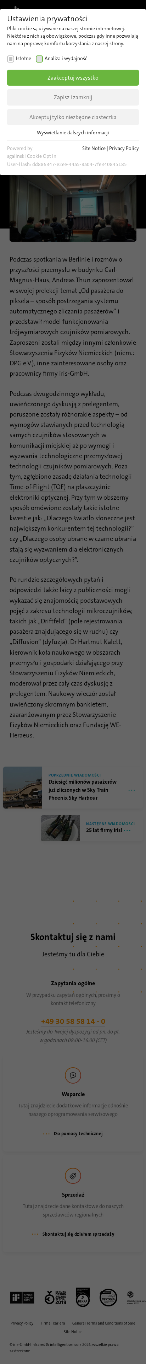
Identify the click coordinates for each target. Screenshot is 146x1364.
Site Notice (94, 148)
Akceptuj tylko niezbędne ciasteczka (73, 117)
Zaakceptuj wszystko (73, 77)
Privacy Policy (124, 148)
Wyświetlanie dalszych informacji (73, 132)
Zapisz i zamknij (73, 97)
